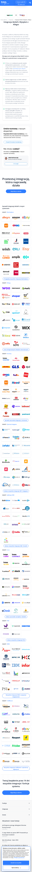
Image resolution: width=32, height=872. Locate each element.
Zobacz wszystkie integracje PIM (16, 640)
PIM (8, 620)
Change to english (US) (21, 2)
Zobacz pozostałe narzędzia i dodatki (16, 616)
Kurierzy (9, 353)
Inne (8, 550)
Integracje (11, 19)
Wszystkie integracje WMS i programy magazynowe (16, 696)
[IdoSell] (10, 15)
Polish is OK (22, 4)
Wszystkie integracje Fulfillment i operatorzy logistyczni (16, 768)
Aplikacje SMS (10, 495)
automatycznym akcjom (19, 68)
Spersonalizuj (15, 867)
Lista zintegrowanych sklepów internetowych (16, 349)
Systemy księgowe (12, 424)
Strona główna (4, 19)
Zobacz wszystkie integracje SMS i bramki (16, 546)
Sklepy (8, 283)
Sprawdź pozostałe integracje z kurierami (16, 420)
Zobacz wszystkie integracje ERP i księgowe (16, 491)
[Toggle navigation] (30, 3)
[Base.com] (5, 3)
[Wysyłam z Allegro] (22, 15)
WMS (8, 644)
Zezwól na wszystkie (16, 862)
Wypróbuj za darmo (16, 191)
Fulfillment (10, 701)
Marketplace (10, 212)
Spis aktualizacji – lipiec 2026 (10, 840)
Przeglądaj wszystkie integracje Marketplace (16, 279)
